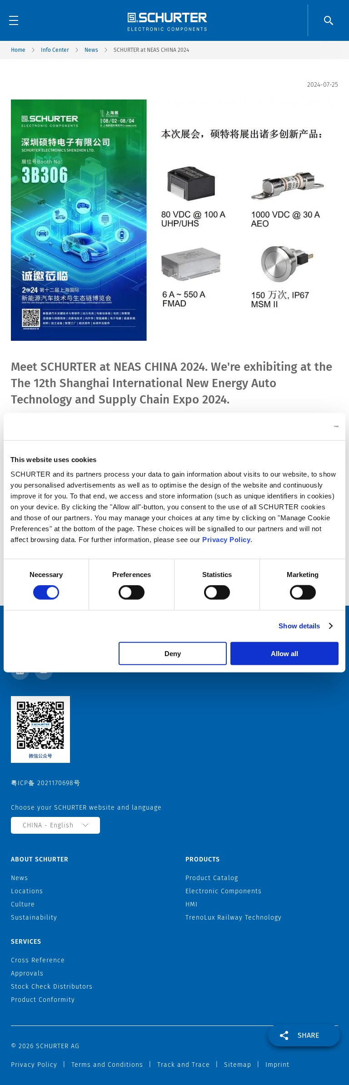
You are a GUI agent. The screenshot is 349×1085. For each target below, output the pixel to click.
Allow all (284, 653)
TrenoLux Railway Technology (233, 917)
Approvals (27, 973)
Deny (173, 653)
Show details (299, 626)
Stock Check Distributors (52, 986)
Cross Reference (38, 960)
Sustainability (34, 917)
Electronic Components (223, 891)
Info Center (55, 50)
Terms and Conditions (107, 1065)
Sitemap (237, 1065)
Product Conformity (43, 1000)
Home (18, 50)
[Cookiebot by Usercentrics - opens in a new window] (299, 426)
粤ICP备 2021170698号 (45, 783)
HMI (191, 904)
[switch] (132, 592)
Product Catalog (211, 878)
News (91, 50)
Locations (27, 891)
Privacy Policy (226, 539)
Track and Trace (183, 1065)
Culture (23, 904)
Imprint (277, 1065)
